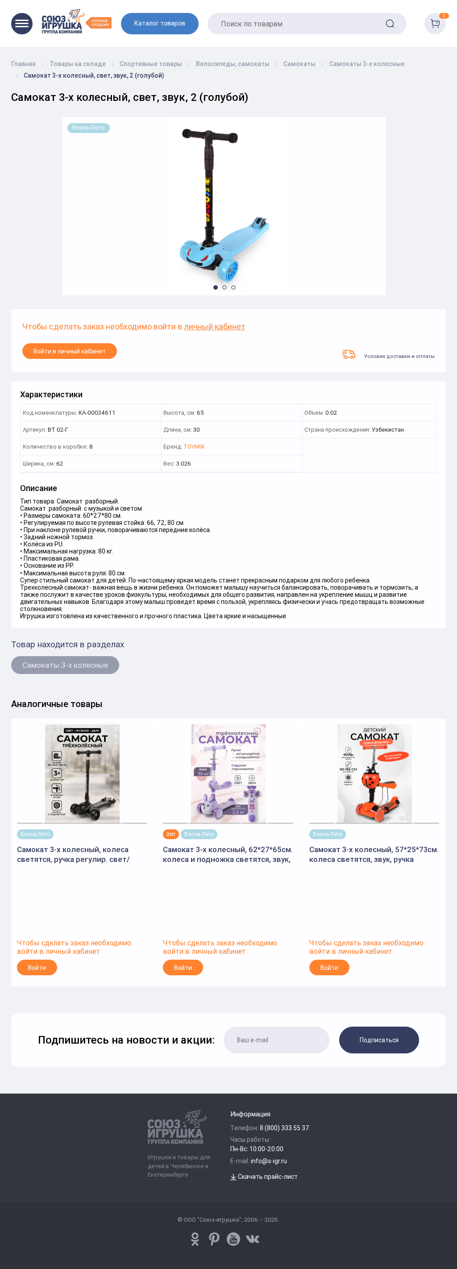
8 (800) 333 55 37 (284, 1128)
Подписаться (379, 1040)
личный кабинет (214, 327)
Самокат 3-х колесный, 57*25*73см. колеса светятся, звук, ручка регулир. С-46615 (374, 855)
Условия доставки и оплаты (399, 356)
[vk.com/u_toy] (252, 1239)
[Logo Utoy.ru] (77, 21)
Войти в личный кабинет (69, 351)
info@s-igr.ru (269, 1161)
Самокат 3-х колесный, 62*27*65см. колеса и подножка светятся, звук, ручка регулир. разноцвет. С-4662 (228, 855)
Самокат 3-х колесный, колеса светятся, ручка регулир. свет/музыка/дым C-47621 (73, 855)
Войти (37, 968)
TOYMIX (193, 447)
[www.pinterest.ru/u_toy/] (195, 1239)
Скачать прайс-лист (267, 1176)
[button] (215, 287)
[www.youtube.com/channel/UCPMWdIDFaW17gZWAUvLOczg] (233, 1239)
